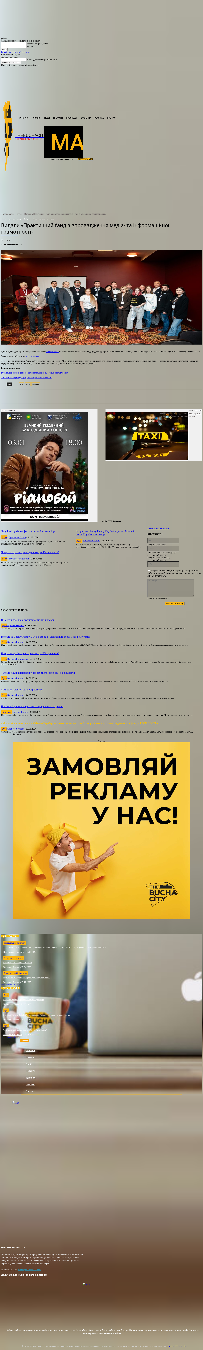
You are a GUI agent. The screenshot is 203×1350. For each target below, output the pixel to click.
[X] (41, 252)
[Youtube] (44, 207)
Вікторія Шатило (11, 244)
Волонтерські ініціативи (15, 973)
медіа (28, 384)
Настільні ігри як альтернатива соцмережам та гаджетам (32, 706)
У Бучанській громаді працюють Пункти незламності (26, 377)
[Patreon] (27, 207)
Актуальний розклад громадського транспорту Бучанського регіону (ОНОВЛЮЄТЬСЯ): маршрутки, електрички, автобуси (54, 947)
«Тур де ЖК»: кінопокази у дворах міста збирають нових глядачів (38, 672)
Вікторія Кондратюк (19, 558)
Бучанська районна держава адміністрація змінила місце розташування (34, 373)
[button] (85, 123)
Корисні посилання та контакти (43, 219)
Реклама (6, 712)
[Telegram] (33, 207)
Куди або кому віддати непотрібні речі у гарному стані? (26, 978)
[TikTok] (38, 207)
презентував (52, 351)
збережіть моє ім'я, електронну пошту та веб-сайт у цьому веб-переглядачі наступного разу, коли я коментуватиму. (174, 573)
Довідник (27, 219)
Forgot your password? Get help (15, 52)
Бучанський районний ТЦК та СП (17, 963)
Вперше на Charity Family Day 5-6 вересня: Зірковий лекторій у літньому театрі (105, 533)
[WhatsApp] (51, 252)
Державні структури (13, 958)
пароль (30, 46)
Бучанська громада (14, 219)
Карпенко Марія (15, 728)
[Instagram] (21, 207)
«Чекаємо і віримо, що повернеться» (21, 689)
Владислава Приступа (13, 952)
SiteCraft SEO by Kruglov (177, 1346)
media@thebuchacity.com (29, 1270)
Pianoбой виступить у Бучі (68, 413)
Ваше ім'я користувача (37, 43)
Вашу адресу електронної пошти (42, 59)
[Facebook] (16, 207)
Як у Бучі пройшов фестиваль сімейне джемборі (28, 531)
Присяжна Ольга (17, 537)
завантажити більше (158, 528)
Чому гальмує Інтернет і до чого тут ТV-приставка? (30, 552)
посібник (35, 384)
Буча (19, 214)
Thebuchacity (7, 214)
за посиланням (32, 356)
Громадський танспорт (14, 943)
